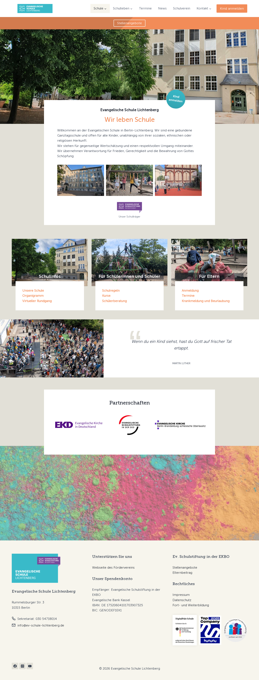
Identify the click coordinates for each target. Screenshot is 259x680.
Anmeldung (190, 290)
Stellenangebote (185, 567)
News (162, 8)
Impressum (181, 595)
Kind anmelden (232, 8)
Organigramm (33, 295)
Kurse (106, 295)
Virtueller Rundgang (37, 301)
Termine (145, 8)
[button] (80, 180)
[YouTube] (30, 666)
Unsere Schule (33, 290)
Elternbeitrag (182, 572)
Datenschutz (182, 600)
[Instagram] (22, 666)
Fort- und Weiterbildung (191, 605)
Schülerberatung (114, 301)
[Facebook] (15, 666)
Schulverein (181, 8)
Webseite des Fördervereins (113, 567)
